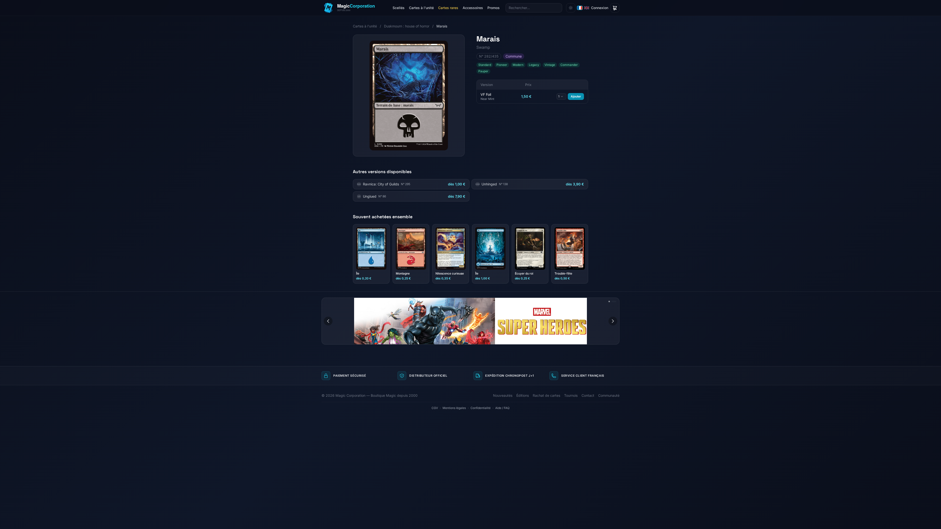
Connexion (599, 8)
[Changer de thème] (570, 7)
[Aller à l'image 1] (610, 301)
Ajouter (576, 96)
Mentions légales (454, 408)
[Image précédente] (328, 321)
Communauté (608, 395)
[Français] (579, 8)
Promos (493, 8)
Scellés (399, 8)
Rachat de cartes (546, 395)
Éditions (522, 395)
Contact (588, 395)
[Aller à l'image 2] (615, 301)
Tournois (571, 395)
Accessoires (473, 8)
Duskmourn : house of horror (406, 26)
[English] (586, 8)
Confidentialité (480, 408)
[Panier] (614, 7)
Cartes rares (448, 8)
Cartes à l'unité (421, 8)
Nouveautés (502, 395)
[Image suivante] (612, 321)
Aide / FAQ (502, 408)
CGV (435, 408)
